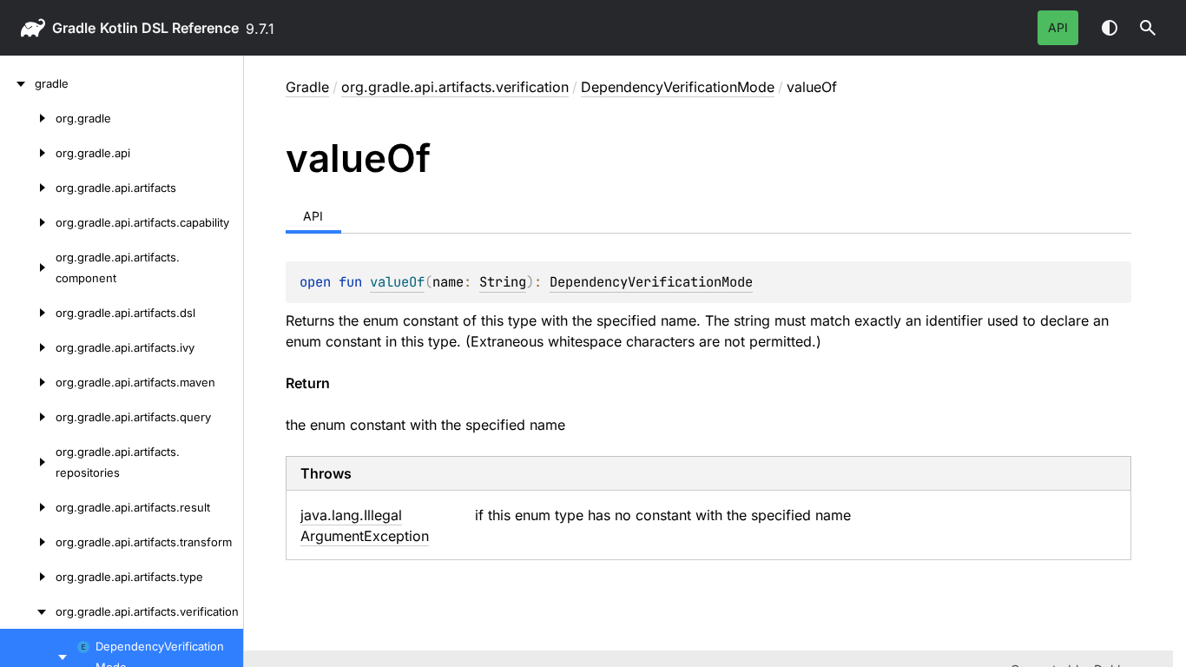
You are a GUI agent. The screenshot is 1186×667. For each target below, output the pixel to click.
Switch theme (1109, 27)
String (502, 282)
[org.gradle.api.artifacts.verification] (28, 611)
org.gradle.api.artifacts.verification (455, 87)
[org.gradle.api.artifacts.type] (28, 576)
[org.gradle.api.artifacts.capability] (28, 222)
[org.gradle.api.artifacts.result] (28, 507)
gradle (74, 27)
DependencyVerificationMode (677, 87)
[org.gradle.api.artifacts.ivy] (28, 347)
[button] (1147, 27)
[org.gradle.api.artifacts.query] (28, 417)
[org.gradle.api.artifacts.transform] (28, 542)
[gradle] (17, 83)
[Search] (1147, 27)
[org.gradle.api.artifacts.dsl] (28, 312)
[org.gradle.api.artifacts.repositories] (28, 462)
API (1058, 27)
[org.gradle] (28, 118)
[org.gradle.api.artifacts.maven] (28, 382)
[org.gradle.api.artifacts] (28, 187)
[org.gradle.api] (28, 152)
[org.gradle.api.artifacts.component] (28, 267)
